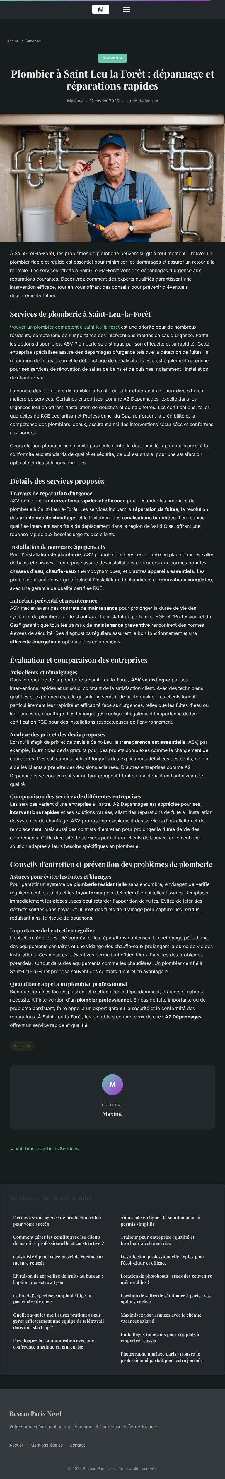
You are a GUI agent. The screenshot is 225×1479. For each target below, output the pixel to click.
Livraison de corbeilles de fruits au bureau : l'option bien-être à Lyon (58, 1279)
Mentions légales (46, 1444)
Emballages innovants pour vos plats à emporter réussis (160, 1338)
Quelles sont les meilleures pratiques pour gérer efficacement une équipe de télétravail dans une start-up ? (58, 1321)
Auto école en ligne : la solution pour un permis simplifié (161, 1221)
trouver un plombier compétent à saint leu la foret (65, 327)
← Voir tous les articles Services (44, 1148)
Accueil (13, 41)
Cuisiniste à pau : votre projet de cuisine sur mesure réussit (58, 1260)
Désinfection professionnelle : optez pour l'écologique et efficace (162, 1260)
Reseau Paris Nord (35, 1413)
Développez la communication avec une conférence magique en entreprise (53, 1344)
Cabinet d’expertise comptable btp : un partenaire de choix (53, 1299)
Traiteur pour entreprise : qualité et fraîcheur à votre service (157, 1240)
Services (33, 41)
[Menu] (127, 9)
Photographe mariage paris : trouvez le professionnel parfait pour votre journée (162, 1357)
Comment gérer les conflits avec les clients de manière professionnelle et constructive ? (58, 1240)
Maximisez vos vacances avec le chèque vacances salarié (161, 1318)
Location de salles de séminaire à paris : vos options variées (166, 1299)
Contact (77, 1444)
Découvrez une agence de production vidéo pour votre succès (57, 1221)
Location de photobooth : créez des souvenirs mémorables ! (166, 1279)
